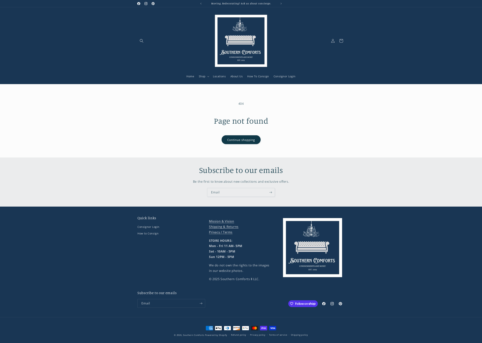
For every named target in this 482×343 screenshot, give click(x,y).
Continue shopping (241, 140)
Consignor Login (148, 227)
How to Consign (148, 233)
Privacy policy (257, 334)
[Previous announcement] (201, 3)
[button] (141, 41)
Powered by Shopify (216, 335)
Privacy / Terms (221, 232)
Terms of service (278, 334)
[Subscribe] (270, 192)
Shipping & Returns (224, 227)
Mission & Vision (221, 221)
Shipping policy (299, 334)
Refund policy (238, 334)
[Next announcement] (281, 3)
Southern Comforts (193, 335)
